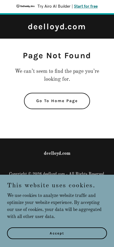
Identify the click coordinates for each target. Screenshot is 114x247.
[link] (57, 28)
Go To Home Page (57, 100)
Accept (57, 233)
